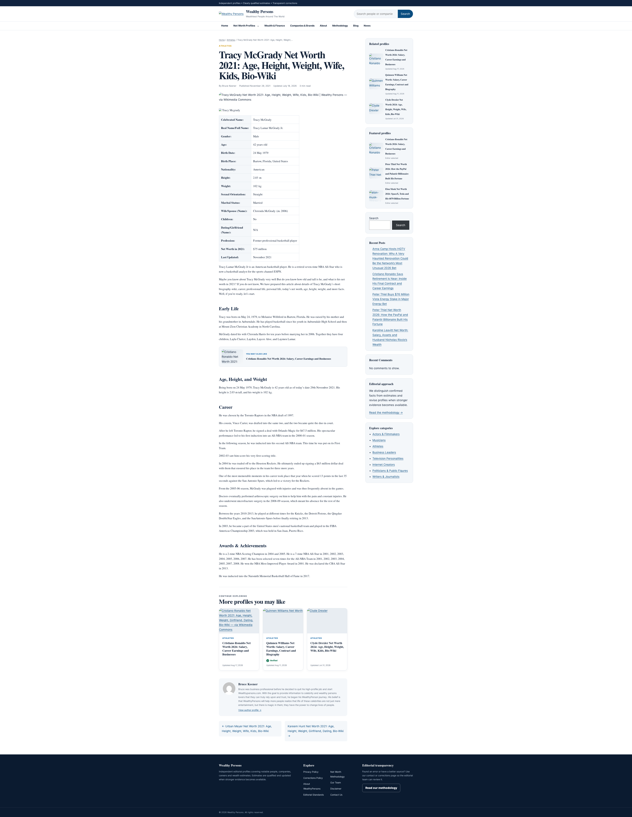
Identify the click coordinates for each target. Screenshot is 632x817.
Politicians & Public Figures (390, 470)
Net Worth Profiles (244, 25)
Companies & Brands (302, 25)
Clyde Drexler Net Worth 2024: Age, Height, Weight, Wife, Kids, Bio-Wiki (327, 647)
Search (405, 13)
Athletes (231, 40)
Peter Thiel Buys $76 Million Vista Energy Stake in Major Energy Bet (390, 299)
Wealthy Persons (259, 11)
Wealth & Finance (274, 25)
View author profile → (249, 710)
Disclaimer (335, 788)
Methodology (340, 25)
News (367, 25)
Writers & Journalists (385, 476)
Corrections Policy (313, 777)
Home (224, 25)
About (323, 25)
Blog (355, 25)
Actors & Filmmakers (386, 434)
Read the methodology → (386, 412)
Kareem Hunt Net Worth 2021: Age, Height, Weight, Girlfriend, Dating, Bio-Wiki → (316, 731)
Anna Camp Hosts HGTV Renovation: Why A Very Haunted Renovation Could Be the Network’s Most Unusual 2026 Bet (390, 258)
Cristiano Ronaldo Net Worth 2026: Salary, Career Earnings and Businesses (288, 358)
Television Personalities (387, 458)
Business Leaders (384, 452)
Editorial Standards (313, 794)
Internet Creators (383, 464)
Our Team (335, 782)
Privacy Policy (310, 771)
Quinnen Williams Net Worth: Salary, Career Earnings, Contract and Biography (281, 648)
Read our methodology (381, 787)
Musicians (379, 440)
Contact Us (336, 794)
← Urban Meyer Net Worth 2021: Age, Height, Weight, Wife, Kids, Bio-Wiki (247, 729)
